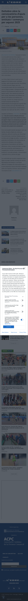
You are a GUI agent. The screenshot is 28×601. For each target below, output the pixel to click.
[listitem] (14, 297)
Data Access (14, 332)
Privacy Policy (22, 332)
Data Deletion (5, 332)
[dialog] (14, 300)
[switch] (22, 300)
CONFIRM (8, 326)
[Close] (24, 268)
